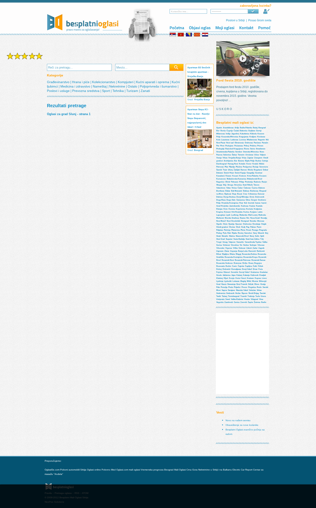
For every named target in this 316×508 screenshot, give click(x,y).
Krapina (219, 212)
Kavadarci (220, 176)
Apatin (219, 128)
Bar (235, 161)
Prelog (219, 233)
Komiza (232, 209)
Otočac (232, 227)
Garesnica (240, 200)
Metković (220, 218)
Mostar (255, 281)
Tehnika (118, 91)
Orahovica (247, 224)
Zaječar (250, 158)
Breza (250, 263)
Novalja (264, 218)
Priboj (246, 146)
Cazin (234, 266)
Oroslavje (256, 224)
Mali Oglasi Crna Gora (186, 469)
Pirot (222, 146)
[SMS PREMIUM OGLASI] (24, 59)
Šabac (234, 155)
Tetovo (256, 185)
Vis (241, 245)
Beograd (198, 150)
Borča (223, 131)
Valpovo (232, 242)
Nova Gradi (255, 218)
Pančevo (257, 143)
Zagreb (261, 248)
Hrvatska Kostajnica (229, 203)
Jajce (233, 275)
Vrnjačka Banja (202, 99)
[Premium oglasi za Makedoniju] (197, 35)
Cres (245, 194)
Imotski (251, 203)
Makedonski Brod (254, 179)
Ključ (226, 278)
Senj (255, 233)
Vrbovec (260, 245)
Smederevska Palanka (225, 152)
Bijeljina (225, 254)
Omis (225, 224)
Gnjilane (251, 131)
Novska (253, 221)
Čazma (254, 188)
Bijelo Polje (249, 161)
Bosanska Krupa (250, 257)
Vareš (227, 299)
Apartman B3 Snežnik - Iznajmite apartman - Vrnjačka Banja (199, 72)
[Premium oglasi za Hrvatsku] (205, 35)
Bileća (232, 254)
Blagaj (238, 254)
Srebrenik (230, 293)
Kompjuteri (126, 82)
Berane (241, 161)
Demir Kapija (240, 173)
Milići (249, 281)
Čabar (240, 188)
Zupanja (233, 251)
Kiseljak (262, 275)
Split (262, 236)
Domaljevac (236, 269)
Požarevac (238, 146)
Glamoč (226, 272)
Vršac (244, 158)
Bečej (255, 128)
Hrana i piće (81, 82)
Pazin (259, 227)
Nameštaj (100, 86)
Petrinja (227, 230)
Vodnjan (253, 245)
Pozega (255, 230)
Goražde (234, 272)
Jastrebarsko (234, 206)
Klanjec (219, 209)
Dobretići (226, 269)
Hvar (241, 203)
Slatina (232, 236)
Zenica (236, 302)
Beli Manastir (236, 191)
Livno (264, 278)
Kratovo (242, 176)
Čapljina (248, 266)
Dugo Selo (230, 200)
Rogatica (252, 287)
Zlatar (226, 251)
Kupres (258, 278)
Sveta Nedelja (239, 239)
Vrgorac (228, 248)
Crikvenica (252, 194)
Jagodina (235, 134)
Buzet (239, 194)
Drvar (255, 269)
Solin (257, 236)
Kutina (246, 212)
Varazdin (240, 242)
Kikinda (253, 134)
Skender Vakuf (242, 290)
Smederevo (260, 149)
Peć (217, 146)
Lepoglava (220, 215)
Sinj (266, 233)
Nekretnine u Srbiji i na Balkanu (215, 469)
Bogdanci (258, 170)
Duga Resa (221, 200)
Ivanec (257, 203)
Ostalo (133, 86)
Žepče (250, 302)
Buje (234, 194)
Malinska (262, 215)
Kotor (248, 164)
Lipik (228, 215)
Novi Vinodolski (233, 221)
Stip (224, 185)
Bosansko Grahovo (224, 263)
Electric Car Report (242, 469)
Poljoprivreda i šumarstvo (159, 86)
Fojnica (219, 272)
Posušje (224, 287)
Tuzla (257, 296)
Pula (224, 233)
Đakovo (261, 188)
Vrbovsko (220, 248)
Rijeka (234, 233)
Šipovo (245, 293)
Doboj (219, 269)
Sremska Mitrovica (251, 152)
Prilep (241, 182)
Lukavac (235, 281)
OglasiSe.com (52, 469)
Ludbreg (235, 215)
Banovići (252, 251)
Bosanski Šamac (258, 260)
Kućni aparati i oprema (153, 82)
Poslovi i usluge (59, 91)
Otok (238, 227)
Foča (260, 269)
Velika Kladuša (237, 299)
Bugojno (258, 263)
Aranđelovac (228, 128)
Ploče (243, 230)
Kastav (252, 206)
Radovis (257, 182)
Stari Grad (220, 239)
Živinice (257, 302)
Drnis (252, 197)
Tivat (225, 170)
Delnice (219, 197)
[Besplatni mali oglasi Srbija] (85, 32)
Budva (258, 161)
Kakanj (239, 275)
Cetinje (265, 161)
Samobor (248, 233)
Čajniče (241, 266)
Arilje (237, 128)
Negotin (261, 140)
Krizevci (227, 212)
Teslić (218, 296)
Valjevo (263, 155)
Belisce (246, 191)
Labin (260, 212)
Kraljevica (258, 209)
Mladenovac (252, 140)
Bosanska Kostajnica (233, 257)
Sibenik (261, 233)
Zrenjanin (258, 158)
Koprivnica (240, 209)
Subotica (227, 155)
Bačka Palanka (246, 128)
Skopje (219, 185)
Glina (248, 200)
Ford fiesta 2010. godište (236, 80)
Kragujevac (243, 137)
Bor (218, 131)
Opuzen (238, 224)
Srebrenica (220, 293)
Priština (253, 146)
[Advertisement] (24, 133)
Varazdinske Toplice (253, 242)
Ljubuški (228, 281)
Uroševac (249, 155)
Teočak (263, 293)
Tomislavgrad (233, 296)
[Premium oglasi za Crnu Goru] (181, 35)
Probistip (249, 182)
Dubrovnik (259, 197)
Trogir (219, 242)
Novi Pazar (220, 143)
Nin (247, 218)
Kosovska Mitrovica (229, 137)
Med (113, 469)
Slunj (252, 236)
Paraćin (265, 143)
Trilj (261, 239)
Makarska (243, 215)
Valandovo (220, 188)
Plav (226, 167)
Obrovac (260, 221)
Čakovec (247, 188)
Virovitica (235, 245)
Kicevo (228, 176)
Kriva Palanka (252, 176)
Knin (225, 209)
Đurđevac (220, 191)
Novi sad (230, 143)
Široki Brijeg (253, 293)
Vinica (234, 188)
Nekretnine (117, 86)
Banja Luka (243, 251)
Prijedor (237, 287)
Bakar (227, 191)
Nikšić (261, 164)
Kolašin (242, 164)
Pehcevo (234, 182)
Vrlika (235, 248)
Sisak (218, 236)
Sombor (238, 152)
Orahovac (249, 143)
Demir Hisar (229, 173)
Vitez (261, 299)
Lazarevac (225, 140)
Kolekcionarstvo (104, 82)
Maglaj (243, 281)
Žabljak (237, 170)
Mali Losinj (252, 215)
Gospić (254, 200)
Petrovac (220, 167)
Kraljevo (252, 137)
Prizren (260, 146)
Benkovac (254, 191)
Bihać (218, 254)
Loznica (242, 140)
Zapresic (219, 251)
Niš (267, 140)
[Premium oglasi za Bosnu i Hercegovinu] (189, 35)
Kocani (235, 176)
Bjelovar (227, 194)
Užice (256, 155)
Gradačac (264, 272)
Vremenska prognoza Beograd (157, 469)
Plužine (239, 167)
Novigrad (245, 221)
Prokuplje (220, 149)
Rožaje (255, 167)
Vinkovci (226, 245)
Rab (229, 233)
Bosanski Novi (228, 260)
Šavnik (219, 170)
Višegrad (254, 299)
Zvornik (243, 302)
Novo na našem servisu (238, 420)
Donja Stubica (229, 197)
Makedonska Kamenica (236, 179)
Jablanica (226, 275)
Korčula (249, 209)
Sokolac (252, 290)
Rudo (259, 287)
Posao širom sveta (259, 20)
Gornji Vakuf (244, 272)
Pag (247, 227)
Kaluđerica (244, 134)
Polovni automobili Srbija (73, 469)
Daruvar (261, 194)
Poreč (248, 230)
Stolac (238, 293)
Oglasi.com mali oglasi (128, 469)
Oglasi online (94, 469)
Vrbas (225, 158)
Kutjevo (253, 212)
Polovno (106, 469)
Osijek (263, 224)
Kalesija (246, 275)
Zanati (145, 91)
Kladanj (219, 278)
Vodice (246, 245)
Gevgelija (250, 173)
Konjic (232, 278)
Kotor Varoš (240, 278)
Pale (218, 287)
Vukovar (242, 248)
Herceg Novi (233, 164)
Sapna (224, 290)
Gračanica (255, 272)
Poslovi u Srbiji (235, 20)
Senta (252, 149)
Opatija (231, 224)
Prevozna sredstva (86, 91)
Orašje (263, 284)
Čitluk (260, 266)
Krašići (255, 164)
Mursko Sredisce (232, 218)
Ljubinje (219, 281)
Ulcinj (230, 170)
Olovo (256, 284)
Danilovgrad (221, 164)
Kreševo (250, 278)
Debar (265, 170)
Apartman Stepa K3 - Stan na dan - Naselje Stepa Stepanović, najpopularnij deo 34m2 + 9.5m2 (198, 118)
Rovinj (240, 233)
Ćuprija (229, 131)
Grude (219, 275)
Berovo (244, 170)
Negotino (220, 182)
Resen (264, 182)
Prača (230, 287)
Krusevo (262, 176)
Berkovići (261, 251)
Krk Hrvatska (237, 212)
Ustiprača (220, 299)
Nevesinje (231, 284)
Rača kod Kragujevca (234, 149)
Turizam (132, 91)
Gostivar (258, 173)
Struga (230, 185)
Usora (263, 296)
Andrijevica (228, 161)
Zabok (249, 248)
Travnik (243, 296)
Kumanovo (221, 179)
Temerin (241, 155)
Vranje (219, 158)
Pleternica (235, 230)
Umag (225, 242)
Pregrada (263, 230)
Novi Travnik (241, 284)
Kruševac (261, 137)
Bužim (228, 266)
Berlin (263, 302)
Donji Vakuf (247, 269)
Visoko (247, 299)
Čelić (255, 266)
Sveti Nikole (248, 185)
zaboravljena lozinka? (255, 5)
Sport (106, 91)
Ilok (245, 203)
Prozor (244, 287)
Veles (228, 188)
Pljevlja (232, 167)
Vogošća (219, 302)
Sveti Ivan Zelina (252, 239)
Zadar (255, 248)
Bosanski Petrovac (243, 260)
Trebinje (251, 296)
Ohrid (227, 182)
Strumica (238, 185)
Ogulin (219, 224)
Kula (218, 140)
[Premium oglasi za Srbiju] (173, 35)
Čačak (236, 131)
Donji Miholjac (242, 197)
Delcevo (219, 173)
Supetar (229, 239)
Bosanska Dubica (249, 254)
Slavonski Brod (242, 236)
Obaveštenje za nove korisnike (242, 425)
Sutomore (263, 167)
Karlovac (244, 206)
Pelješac (219, 230)
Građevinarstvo (58, 82)
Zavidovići (228, 302)
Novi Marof (221, 221)
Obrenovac (239, 143)
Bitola (250, 170)
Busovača (220, 266)
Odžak (250, 284)
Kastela (259, 206)
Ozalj (243, 227)
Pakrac (253, 227)
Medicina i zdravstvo (75, 86)
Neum (223, 284)
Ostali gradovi (222, 227)
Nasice (242, 218)
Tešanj (224, 296)
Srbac (259, 290)
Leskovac (234, 140)
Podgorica (247, 167)
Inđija (228, 134)
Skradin (225, 236)
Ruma (246, 149)
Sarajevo (231, 290)
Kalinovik (254, 275)
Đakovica (243, 131)
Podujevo (229, 146)
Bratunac (238, 263)
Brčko (245, 263)
